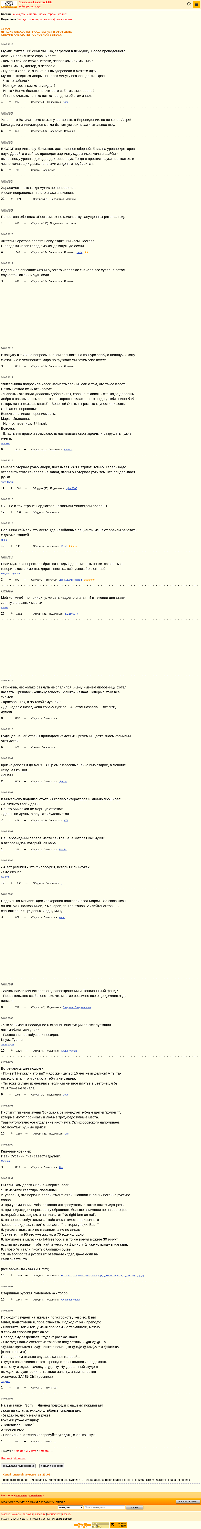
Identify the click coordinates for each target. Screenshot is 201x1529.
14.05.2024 (7, 113)
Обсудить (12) (39, 281)
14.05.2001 (7, 1105)
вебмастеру (53, 1514)
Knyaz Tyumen (69, 1050)
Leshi (79, 252)
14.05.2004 (7, 984)
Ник (61, 1167)
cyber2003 (71, 488)
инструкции (7, 1044)
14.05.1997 (7, 1310)
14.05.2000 (7, 1144)
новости (66, 1514)
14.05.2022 (7, 181)
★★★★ (73, 546)
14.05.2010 (7, 729)
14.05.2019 (7, 263)
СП (66, 820)
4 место (44, 1450)
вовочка (5, 443)
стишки (62, 13)
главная (7, 1501)
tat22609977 (71, 613)
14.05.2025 (7, 44)
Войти (22, 6)
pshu (62, 917)
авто (3, 482)
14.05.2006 (7, 860)
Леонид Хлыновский (70, 580)
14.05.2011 (7, 680)
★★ (86, 252)
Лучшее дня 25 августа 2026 (35, 2)
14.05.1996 (7, 1398)
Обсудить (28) (39, 131)
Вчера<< (6, 1458)
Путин (10, 482)
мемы (42, 13)
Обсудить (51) (40, 199)
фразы (52, 13)
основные (21, 1495)
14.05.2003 (7, 1018)
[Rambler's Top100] (82, 1525)
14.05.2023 (7, 142)
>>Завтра (20, 1458)
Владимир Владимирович (77, 1007)
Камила (68, 449)
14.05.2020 (7, 234)
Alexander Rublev (70, 1299)
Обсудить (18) (39, 820)
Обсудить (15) (39, 252)
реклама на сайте (11, 1514)
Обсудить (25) (40, 488)
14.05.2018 (7, 348)
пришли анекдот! (187, 1501)
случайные (35, 1495)
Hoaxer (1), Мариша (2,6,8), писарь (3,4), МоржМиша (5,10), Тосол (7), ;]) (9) (102, 1275)
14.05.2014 (7, 523)
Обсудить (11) (39, 449)
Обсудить (38, 512)
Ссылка (35, 170)
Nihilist (63, 849)
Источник (69, 131)
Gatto (66, 102)
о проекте (40, 1514)
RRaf (64, 546)
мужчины (17, 573)
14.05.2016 (7, 460)
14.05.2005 (7, 894)
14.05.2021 (7, 210)
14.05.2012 (7, 590)
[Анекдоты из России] (9, 4)
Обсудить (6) (38, 102)
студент (5, 1381)
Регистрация (34, 6)
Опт (67, 1133)
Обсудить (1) (40, 613)
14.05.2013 (7, 557)
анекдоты (19, 13)
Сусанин (6, 1161)
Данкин (63, 781)
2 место (19, 1450)
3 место (31, 1450)
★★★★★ (89, 580)
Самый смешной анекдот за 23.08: (27, 1474)
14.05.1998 (7, 1286)
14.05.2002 (7, 1061)
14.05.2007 (7, 831)
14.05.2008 (7, 792)
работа (5, 877)
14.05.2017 (7, 377)
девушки (5, 573)
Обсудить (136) (39, 223)
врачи (4, 540)
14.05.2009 (7, 758)
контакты (28, 1514)
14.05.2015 (7, 499)
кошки (4, 607)
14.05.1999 (7, 1178)
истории (32, 13)
